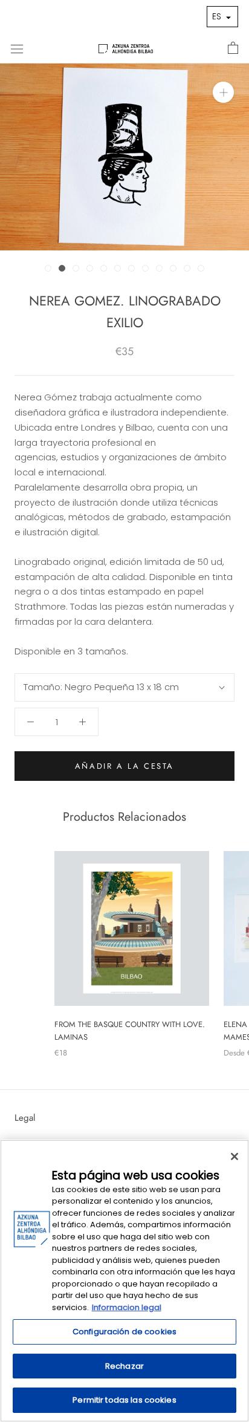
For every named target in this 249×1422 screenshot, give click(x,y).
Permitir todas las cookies (124, 1400)
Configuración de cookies (124, 1331)
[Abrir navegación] (17, 48)
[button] (222, 16)
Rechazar (124, 1366)
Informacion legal (126, 1307)
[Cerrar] (234, 1156)
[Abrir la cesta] (233, 48)
